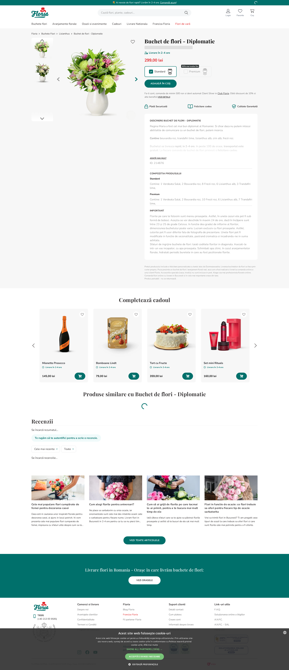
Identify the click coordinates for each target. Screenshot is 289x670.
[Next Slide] (256, 359)
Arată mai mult (158, 158)
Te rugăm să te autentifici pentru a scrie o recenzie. (66, 451)
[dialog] (144, 649)
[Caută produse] (186, 12)
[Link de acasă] (34, 33)
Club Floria (223, 93)
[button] (160, 71)
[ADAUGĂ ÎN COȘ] (80, 389)
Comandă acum (168, 2)
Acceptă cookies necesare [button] (144, 656)
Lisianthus (64, 33)
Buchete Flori (48, 33)
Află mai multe (151, 644)
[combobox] (144, 12)
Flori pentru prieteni (193, 214)
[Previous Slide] (33, 359)
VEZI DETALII (164, 97)
